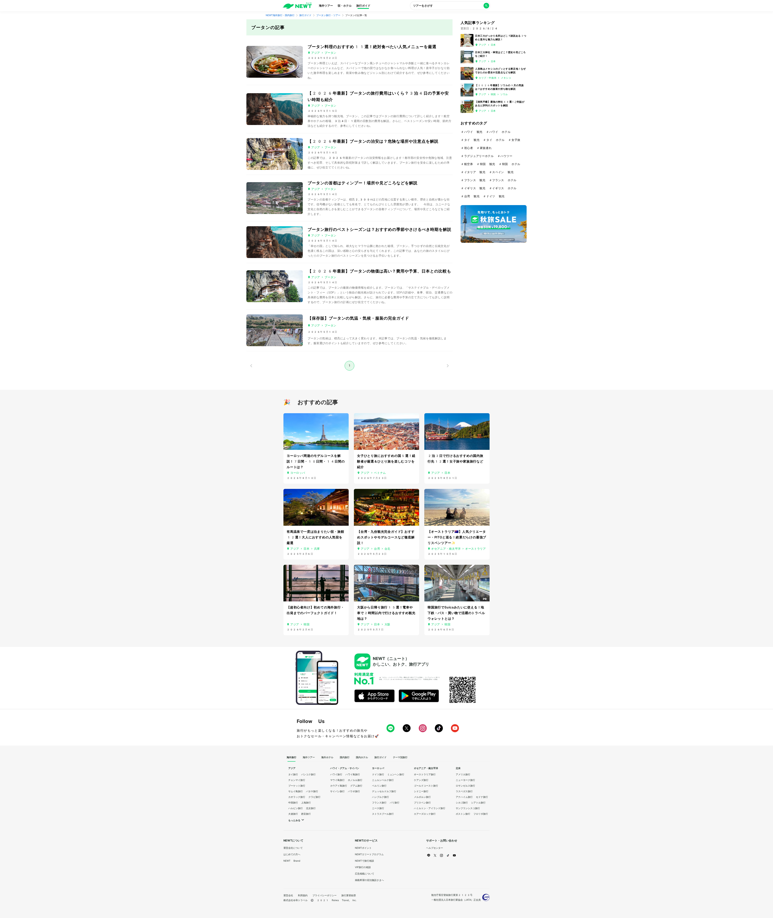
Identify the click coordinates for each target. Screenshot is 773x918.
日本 (493, 44)
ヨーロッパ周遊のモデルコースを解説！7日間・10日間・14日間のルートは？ (316, 461)
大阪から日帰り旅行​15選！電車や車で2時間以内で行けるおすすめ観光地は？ (386, 613)
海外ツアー (326, 5)
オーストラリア (475, 548)
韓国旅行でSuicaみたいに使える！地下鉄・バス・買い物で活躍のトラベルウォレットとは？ (456, 613)
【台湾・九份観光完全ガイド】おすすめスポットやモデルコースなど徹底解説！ (386, 537)
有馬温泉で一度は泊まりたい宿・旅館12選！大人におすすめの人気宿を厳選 (315, 537)
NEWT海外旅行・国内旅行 (280, 15)
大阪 (387, 624)
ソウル (504, 94)
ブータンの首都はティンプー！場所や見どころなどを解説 (363, 183)
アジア (315, 52)
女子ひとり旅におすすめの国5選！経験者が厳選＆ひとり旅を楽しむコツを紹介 (386, 461)
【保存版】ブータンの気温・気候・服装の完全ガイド (358, 318)
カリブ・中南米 (487, 77)
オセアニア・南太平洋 (446, 548)
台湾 (377, 548)
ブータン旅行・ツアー (328, 15)
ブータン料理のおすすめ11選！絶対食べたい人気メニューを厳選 (372, 46)
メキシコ (506, 77)
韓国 (493, 94)
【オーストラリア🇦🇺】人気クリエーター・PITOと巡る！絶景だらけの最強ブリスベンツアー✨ (457, 537)
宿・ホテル (345, 5)
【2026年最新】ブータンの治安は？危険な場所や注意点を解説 (373, 141)
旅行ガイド (363, 5)
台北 (387, 548)
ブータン (330, 52)
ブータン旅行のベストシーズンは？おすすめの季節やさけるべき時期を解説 (379, 229)
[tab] (291, 758)
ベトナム (380, 472)
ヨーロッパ (297, 472)
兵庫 (317, 548)
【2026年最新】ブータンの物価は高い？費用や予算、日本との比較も (379, 271)
